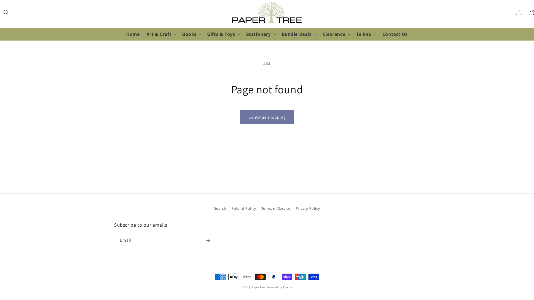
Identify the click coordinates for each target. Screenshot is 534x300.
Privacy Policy (308, 208)
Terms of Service (276, 208)
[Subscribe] (208, 240)
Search (220, 208)
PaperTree (258, 287)
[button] (6, 12)
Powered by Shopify (279, 287)
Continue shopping (267, 117)
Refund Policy (243, 208)
